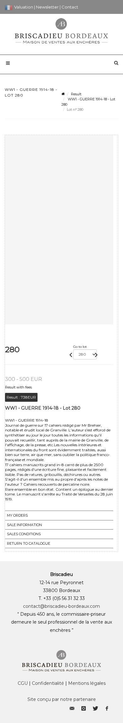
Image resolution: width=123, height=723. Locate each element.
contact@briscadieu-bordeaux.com (61, 606)
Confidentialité (48, 683)
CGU (23, 683)
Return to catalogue (28, 543)
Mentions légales (87, 683)
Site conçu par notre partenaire (61, 699)
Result (76, 94)
